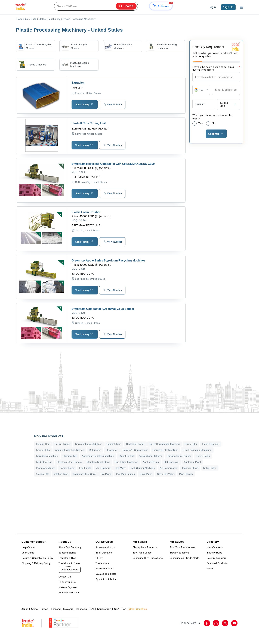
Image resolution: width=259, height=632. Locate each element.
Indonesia (81, 608)
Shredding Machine (47, 456)
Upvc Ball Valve (165, 474)
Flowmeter (112, 450)
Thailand (56, 608)
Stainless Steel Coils (84, 474)
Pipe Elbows (186, 474)
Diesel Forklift (126, 456)
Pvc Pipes (105, 474)
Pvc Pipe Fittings (125, 474)
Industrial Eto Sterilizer (165, 450)
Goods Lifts (42, 474)
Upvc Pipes (146, 474)
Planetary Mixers (45, 468)
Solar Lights (209, 468)
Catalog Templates (105, 573)
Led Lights (85, 468)
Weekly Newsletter (68, 592)
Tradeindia (22, 18)
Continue (213, 133)
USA (116, 608)
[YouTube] (234, 623)
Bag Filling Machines (126, 462)
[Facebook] (207, 623)
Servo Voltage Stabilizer (88, 444)
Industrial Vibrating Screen (69, 450)
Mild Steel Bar (44, 462)
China (34, 608)
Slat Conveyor (171, 462)
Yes (200, 123)
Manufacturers (214, 547)
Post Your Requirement (182, 547)
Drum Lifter (191, 444)
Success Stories (67, 552)
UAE (92, 608)
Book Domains (103, 552)
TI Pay (99, 557)
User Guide (27, 552)
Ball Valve (120, 468)
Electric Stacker (210, 444)
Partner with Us (67, 581)
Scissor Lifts (43, 450)
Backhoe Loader (135, 444)
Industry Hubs (214, 552)
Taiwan (44, 608)
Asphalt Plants (151, 462)
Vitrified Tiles (61, 474)
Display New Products (144, 547)
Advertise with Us (105, 547)
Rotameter (95, 450)
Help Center (28, 547)
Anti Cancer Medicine (143, 468)
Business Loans (104, 568)
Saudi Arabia (104, 608)
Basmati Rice (114, 444)
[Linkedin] (216, 623)
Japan (24, 608)
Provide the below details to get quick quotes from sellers (216, 68)
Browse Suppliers (179, 552)
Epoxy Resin (203, 456)
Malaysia (68, 608)
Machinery (54, 18)
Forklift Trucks (62, 444)
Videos (210, 568)
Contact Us (64, 576)
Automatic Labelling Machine (98, 456)
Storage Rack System (179, 456)
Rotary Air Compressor (135, 450)
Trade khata (102, 563)
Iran (124, 608)
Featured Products (216, 563)
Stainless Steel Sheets (69, 462)
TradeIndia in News (69, 563)
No (213, 123)
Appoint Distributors (106, 579)
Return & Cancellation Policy (37, 557)
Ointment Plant (192, 462)
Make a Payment (67, 587)
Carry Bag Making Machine (164, 444)
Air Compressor (168, 468)
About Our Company (69, 547)
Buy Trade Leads (142, 552)
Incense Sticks (190, 468)
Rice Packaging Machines (197, 450)
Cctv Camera (103, 468)
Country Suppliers (216, 557)
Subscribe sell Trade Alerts (184, 557)
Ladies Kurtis (67, 468)
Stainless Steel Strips (98, 462)
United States (38, 18)
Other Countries (138, 608)
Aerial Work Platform (150, 456)
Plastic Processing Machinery (79, 18)
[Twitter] (225, 623)
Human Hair (43, 444)
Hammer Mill (70, 456)
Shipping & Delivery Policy (35, 563)
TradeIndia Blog (67, 557)
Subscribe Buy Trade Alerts (147, 557)
